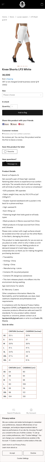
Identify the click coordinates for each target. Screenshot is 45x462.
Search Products (13, 413)
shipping (9, 79)
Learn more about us (9, 447)
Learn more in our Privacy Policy (14, 445)
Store (12, 17)
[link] (22, 457)
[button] (22, 4)
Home (4, 17)
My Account (31, 413)
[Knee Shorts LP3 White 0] (22, 43)
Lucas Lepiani (22, 17)
